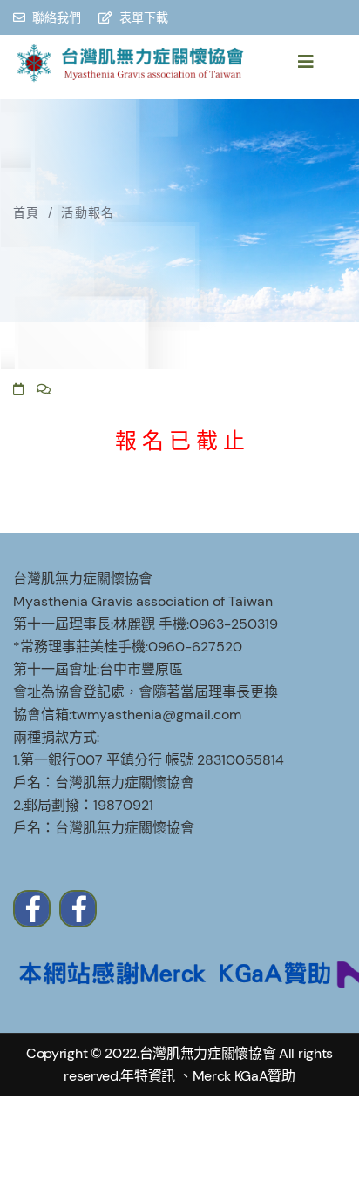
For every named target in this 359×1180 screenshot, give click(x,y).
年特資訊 (147, 1076)
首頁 (26, 212)
